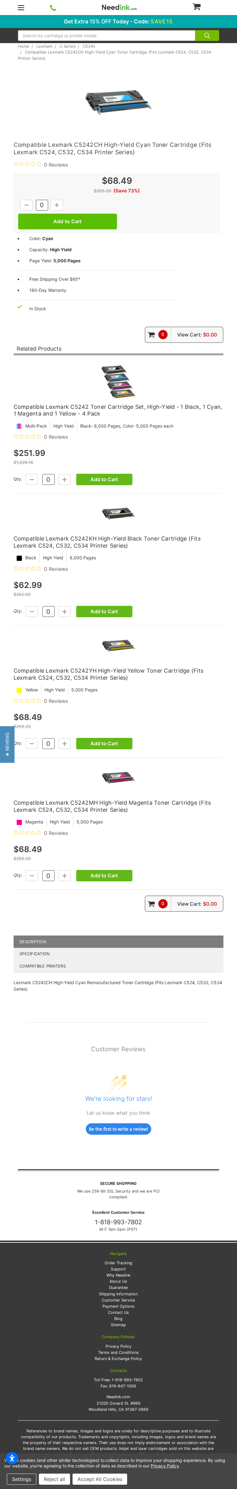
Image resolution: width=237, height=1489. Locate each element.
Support (118, 1269)
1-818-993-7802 (118, 1222)
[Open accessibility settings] (12, 1458)
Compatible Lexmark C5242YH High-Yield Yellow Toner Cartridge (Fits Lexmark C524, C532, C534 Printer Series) (109, 674)
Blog (118, 1318)
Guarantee (118, 1287)
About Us (118, 1281)
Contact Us (118, 1312)
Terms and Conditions (118, 1352)
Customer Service (118, 1300)
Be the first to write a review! (118, 1129)
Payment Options (118, 1306)
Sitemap (118, 1324)
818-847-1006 (122, 1386)
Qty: (18, 479)
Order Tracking (118, 1263)
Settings (21, 1479)
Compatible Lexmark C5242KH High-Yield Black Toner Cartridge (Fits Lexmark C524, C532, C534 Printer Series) (107, 542)
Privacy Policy (118, 1346)
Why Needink (118, 1275)
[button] (7, 744)
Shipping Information (118, 1294)
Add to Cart (104, 479)
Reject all (54, 1479)
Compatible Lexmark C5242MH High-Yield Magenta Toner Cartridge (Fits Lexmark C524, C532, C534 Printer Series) (112, 806)
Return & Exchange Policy (118, 1358)
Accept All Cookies (99, 1479)
